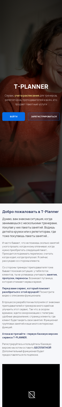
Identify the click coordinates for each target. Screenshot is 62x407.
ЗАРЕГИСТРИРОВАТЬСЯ (44, 116)
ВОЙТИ (13, 116)
